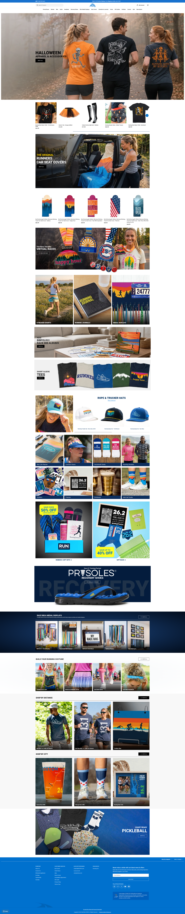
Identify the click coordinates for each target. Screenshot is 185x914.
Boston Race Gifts (41, 804)
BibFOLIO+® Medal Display (43, 648)
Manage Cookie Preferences (105, 912)
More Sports (139, 9)
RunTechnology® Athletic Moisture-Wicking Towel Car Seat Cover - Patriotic (114, 220)
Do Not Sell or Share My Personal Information (92, 909)
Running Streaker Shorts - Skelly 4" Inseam (114, 125)
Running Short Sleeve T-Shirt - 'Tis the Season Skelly (44, 126)
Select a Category (177, 859)
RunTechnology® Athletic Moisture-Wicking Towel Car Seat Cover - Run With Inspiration (91, 220)
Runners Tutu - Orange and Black (65, 125)
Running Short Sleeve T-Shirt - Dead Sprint (137, 125)
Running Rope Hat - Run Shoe (137, 428)
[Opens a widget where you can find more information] (5, 911)
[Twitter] (121, 886)
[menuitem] (140, 5)
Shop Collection (112, 400)
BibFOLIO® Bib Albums (88, 648)
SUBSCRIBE (130, 879)
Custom (129, 9)
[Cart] (148, 5)
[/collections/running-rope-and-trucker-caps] (54, 413)
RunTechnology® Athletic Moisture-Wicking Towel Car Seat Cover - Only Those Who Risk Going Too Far (137, 221)
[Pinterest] (128, 886)
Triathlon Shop (117, 748)
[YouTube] (125, 886)
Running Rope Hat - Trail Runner (112, 428)
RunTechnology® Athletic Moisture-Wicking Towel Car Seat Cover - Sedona (46, 220)
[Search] (37, 5)
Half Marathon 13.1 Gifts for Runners (84, 748)
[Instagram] (114, 886)
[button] (46, 9)
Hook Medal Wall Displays (66, 648)
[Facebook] (118, 886)
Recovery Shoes (74, 9)
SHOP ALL (144, 617)
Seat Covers (94, 9)
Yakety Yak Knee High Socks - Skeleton (90, 125)
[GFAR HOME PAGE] (92, 5)
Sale (134, 9)
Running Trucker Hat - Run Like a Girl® (87, 428)
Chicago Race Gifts (80, 804)
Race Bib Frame (132, 648)
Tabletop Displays (109, 648)
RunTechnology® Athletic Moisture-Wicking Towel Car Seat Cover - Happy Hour (68, 220)
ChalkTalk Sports (41, 1)
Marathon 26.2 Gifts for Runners (45, 748)
